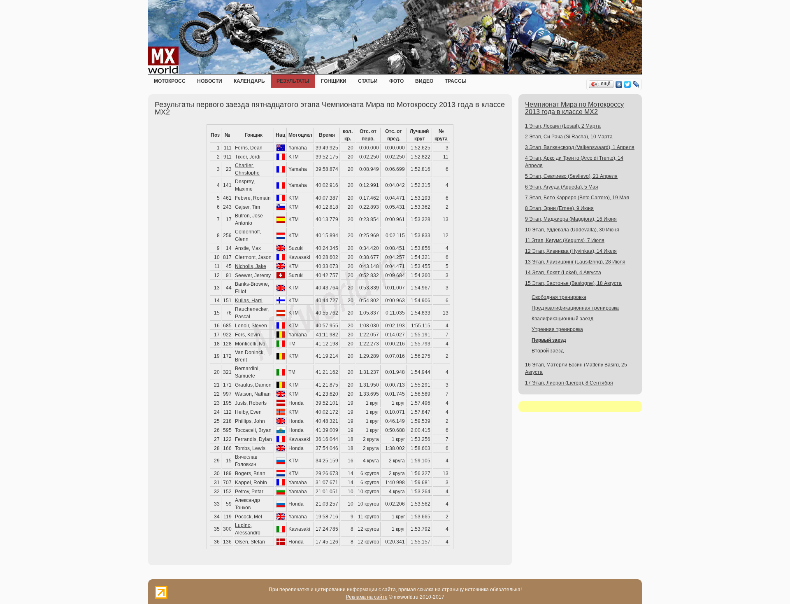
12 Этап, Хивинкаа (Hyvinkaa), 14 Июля (571, 251)
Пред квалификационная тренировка (575, 308)
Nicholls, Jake (250, 266)
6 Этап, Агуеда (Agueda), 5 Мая (561, 187)
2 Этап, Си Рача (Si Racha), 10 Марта (569, 137)
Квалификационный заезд (562, 319)
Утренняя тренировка (557, 329)
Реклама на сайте (367, 597)
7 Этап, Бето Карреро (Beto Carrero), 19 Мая (577, 198)
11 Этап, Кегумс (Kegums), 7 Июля (564, 240)
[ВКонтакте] (619, 84)
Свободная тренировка (559, 297)
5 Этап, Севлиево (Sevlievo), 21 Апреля (571, 176)
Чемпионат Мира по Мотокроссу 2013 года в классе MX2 (574, 108)
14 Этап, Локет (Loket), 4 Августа (563, 272)
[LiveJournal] (636, 84)
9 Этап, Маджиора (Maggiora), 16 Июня (571, 219)
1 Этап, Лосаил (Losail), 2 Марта (563, 126)
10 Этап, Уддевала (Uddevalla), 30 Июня (572, 230)
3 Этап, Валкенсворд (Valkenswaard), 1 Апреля (579, 147)
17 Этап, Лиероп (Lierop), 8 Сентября (569, 383)
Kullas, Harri (249, 300)
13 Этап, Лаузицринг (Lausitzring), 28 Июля (575, 262)
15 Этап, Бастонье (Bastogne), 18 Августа (573, 283)
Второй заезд (548, 351)
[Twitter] (627, 84)
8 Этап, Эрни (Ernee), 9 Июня (559, 208)
